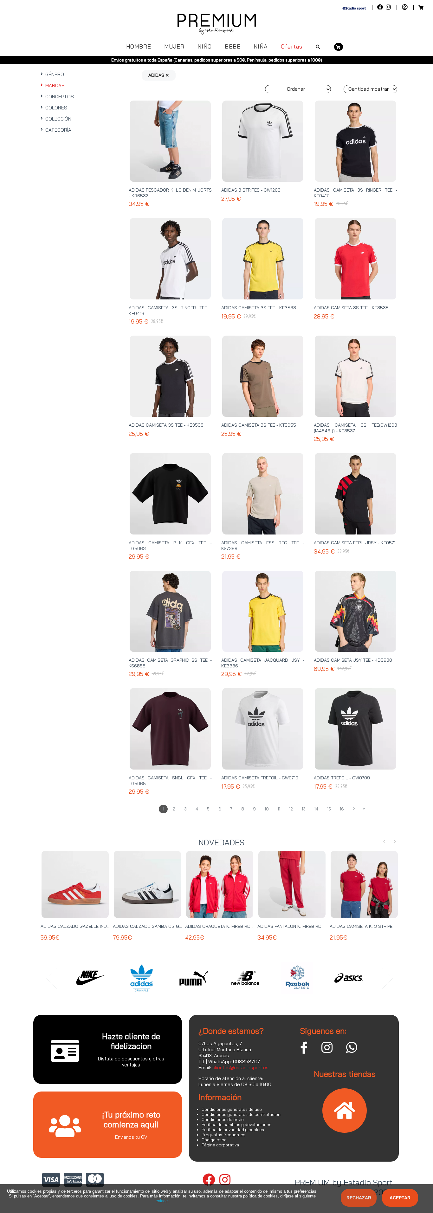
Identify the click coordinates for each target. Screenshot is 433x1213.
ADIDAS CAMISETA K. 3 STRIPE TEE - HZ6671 (375, 926)
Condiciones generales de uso (232, 1109)
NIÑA (261, 46)
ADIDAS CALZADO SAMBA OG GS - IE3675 (156, 926)
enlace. (162, 1200)
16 (342, 808)
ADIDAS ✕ (158, 75)
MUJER (174, 46)
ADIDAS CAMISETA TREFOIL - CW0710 (259, 778)
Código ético (214, 1139)
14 (316, 808)
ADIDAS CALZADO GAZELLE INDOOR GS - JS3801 (92, 926)
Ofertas (291, 46)
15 (329, 808)
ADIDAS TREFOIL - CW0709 (342, 778)
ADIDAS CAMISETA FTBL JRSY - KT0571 (355, 543)
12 (291, 808)
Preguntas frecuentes (223, 1134)
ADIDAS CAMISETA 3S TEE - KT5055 (258, 425)
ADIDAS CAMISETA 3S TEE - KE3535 (351, 308)
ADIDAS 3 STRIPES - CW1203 (251, 190)
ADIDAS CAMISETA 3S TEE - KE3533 (258, 308)
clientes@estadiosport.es (240, 1068)
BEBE (233, 46)
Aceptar (400, 1197)
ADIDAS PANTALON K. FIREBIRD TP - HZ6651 (302, 926)
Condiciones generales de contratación (241, 1114)
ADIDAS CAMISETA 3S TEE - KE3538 (166, 425)
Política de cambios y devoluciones (236, 1124)
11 (279, 808)
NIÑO (204, 46)
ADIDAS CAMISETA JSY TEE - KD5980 (353, 660)
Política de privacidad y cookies (233, 1129)
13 (304, 808)
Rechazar (358, 1197)
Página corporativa (220, 1144)
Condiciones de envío (223, 1119)
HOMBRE (138, 46)
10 (267, 808)
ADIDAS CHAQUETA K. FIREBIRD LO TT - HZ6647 (234, 926)
